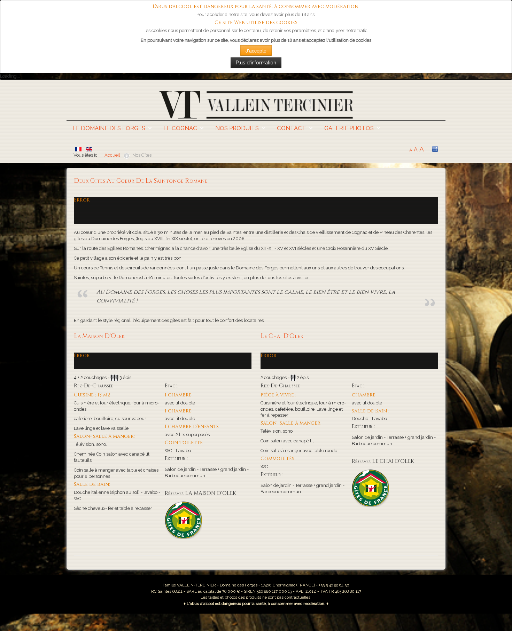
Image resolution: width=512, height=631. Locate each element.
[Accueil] (256, 104)
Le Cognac (180, 128)
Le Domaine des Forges (108, 128)
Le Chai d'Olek (282, 336)
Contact (291, 128)
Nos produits (237, 128)
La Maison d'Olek (99, 336)
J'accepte (256, 50)
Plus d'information (256, 62)
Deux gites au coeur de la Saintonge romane (141, 181)
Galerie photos (349, 128)
